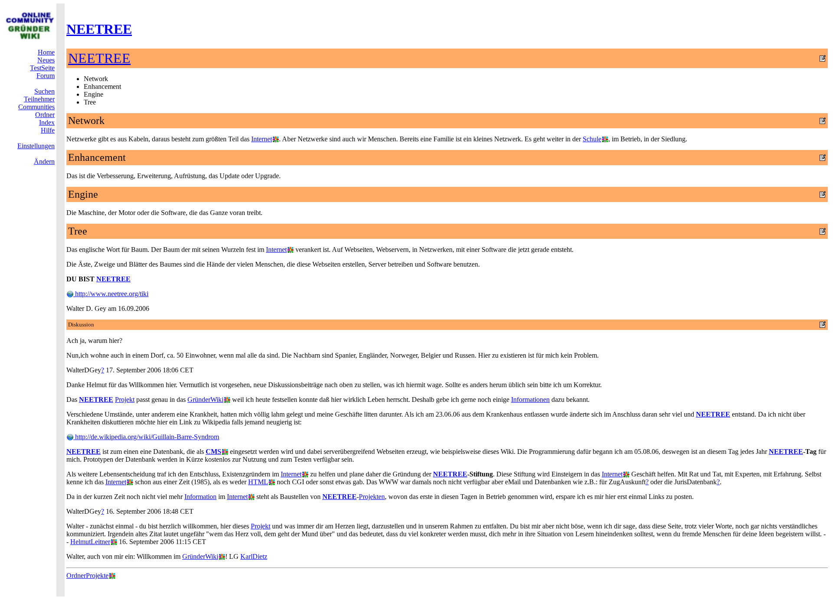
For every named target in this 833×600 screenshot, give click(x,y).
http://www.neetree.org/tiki (110, 293)
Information (200, 496)
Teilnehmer (39, 99)
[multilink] (275, 139)
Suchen (44, 91)
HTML (258, 482)
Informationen (530, 399)
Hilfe (48, 130)
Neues (46, 60)
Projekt (124, 399)
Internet (261, 139)
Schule (592, 139)
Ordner (45, 114)
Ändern (44, 161)
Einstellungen (36, 146)
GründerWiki (205, 399)
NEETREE (99, 29)
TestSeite (42, 68)
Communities (36, 107)
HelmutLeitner (90, 541)
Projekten (372, 496)
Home (46, 52)
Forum (45, 75)
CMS (213, 451)
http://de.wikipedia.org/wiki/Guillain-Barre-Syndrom (146, 436)
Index (47, 122)
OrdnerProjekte (87, 575)
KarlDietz (253, 556)
